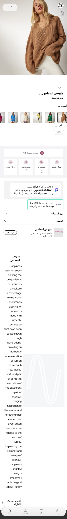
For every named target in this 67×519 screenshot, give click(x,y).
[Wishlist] (10, 7)
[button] (33, 38)
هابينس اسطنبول (52, 93)
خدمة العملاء (61, 5)
